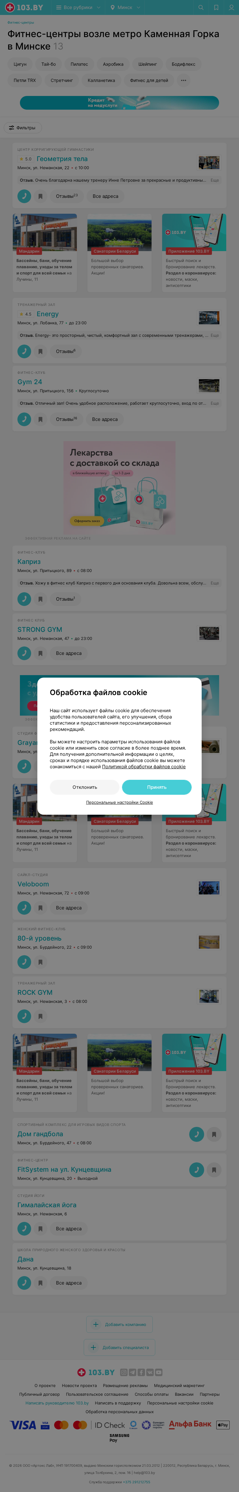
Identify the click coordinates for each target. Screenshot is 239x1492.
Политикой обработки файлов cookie (144, 767)
